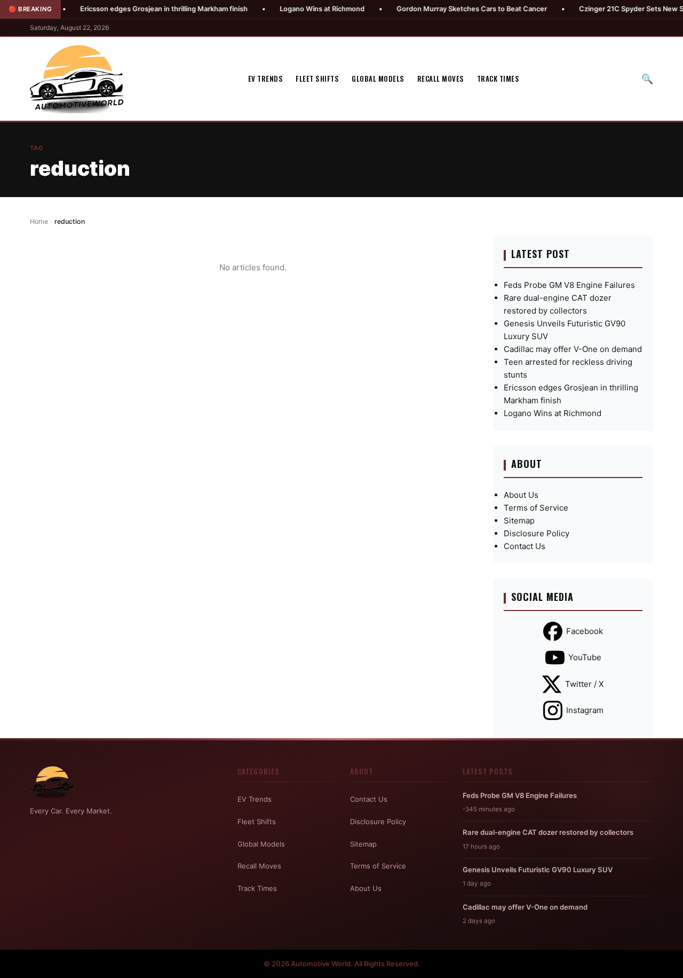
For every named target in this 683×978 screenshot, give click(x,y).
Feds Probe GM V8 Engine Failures (569, 285)
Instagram (584, 710)
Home (39, 221)
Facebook (584, 631)
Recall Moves (440, 78)
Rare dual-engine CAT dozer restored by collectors (548, 832)
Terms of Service (536, 508)
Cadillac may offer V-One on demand (573, 349)
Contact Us (524, 546)
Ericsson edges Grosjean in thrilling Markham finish (142, 9)
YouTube (584, 657)
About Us (521, 495)
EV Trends (265, 78)
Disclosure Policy (536, 533)
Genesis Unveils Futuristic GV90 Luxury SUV (538, 869)
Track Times (498, 78)
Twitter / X (584, 684)
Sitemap (519, 520)
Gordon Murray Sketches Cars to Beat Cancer (450, 9)
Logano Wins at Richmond (300, 9)
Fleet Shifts (317, 78)
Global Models (378, 78)
